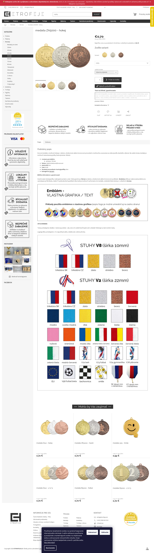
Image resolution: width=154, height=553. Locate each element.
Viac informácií (49, 542)
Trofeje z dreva (81, 523)
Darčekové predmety (12, 101)
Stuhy (9, 78)
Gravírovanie (9, 104)
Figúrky (7, 93)
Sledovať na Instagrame (19, 277)
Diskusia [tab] (47, 142)
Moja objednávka (38, 540)
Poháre (7, 36)
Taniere (7, 98)
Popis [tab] (39, 142)
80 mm (9, 64)
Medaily (7, 42)
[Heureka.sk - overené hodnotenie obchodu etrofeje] (17, 120)
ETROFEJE (100, 523)
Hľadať (97, 14)
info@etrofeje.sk (102, 517)
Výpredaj (8, 107)
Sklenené (10, 70)
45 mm (9, 53)
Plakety (7, 39)
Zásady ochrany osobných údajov (43, 522)
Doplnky (9, 81)
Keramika (10, 73)
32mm (9, 47)
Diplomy (7, 95)
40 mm (9, 50)
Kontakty (36, 527)
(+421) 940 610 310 (102, 520)
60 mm (9, 59)
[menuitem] (6, 21)
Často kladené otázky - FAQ (66, 7)
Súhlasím (104, 532)
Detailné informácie (101, 105)
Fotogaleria (37, 525)
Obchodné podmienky (86, 7)
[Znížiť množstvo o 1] (102, 81)
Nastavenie (50, 548)
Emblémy (8, 87)
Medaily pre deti (12, 45)
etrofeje (99, 526)
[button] (54, 455)
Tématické (10, 67)
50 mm (9, 56)
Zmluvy (35, 530)
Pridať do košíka (113, 80)
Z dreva (9, 76)
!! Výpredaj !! (11, 84)
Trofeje (7, 90)
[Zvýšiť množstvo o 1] (102, 78)
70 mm (9, 61)
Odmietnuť (92, 532)
